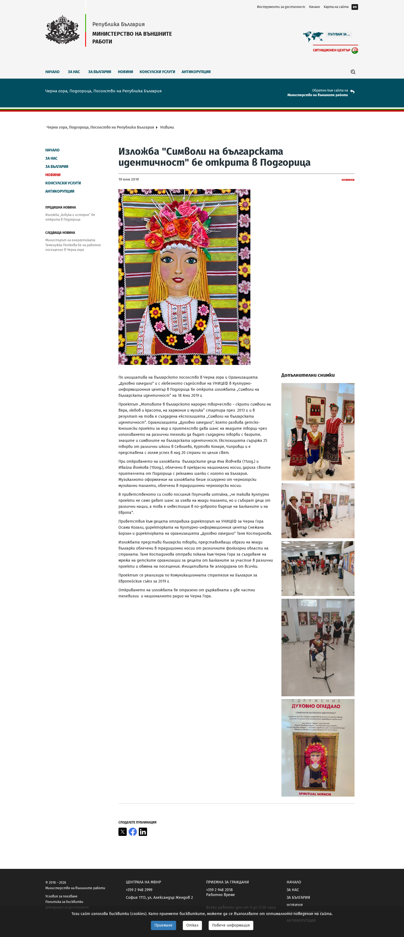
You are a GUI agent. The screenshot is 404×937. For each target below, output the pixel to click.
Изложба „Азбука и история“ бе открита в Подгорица (70, 217)
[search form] (353, 72)
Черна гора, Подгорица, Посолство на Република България (100, 127)
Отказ (192, 925)
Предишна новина (60, 207)
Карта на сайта (336, 7)
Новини (125, 72)
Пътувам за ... (339, 34)
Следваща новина (60, 233)
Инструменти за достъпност (281, 7)
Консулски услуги (157, 72)
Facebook (133, 832)
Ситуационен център (331, 50)
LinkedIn (143, 832)
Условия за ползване (61, 896)
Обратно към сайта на (330, 90)
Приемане (163, 925)
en (355, 7)
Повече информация (231, 925)
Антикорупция (196, 72)
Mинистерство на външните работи (317, 95)
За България (99, 72)
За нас (74, 72)
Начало (314, 7)
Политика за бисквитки (64, 902)
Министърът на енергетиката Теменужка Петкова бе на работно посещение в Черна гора (73, 244)
